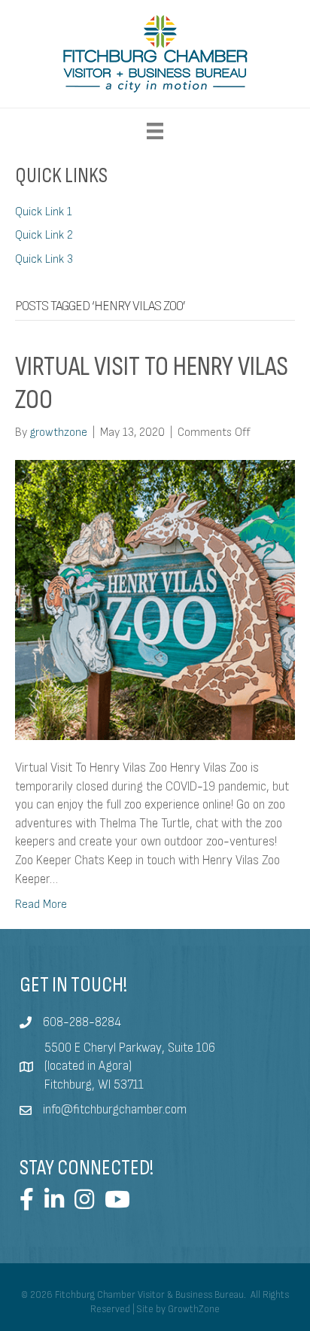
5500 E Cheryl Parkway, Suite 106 (129, 1047)
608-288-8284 (82, 1022)
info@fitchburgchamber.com (115, 1109)
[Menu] (155, 131)
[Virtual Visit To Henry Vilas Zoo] (155, 599)
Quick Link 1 (43, 212)
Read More (41, 904)
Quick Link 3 (44, 259)
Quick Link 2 (44, 235)
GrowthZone (194, 1309)
